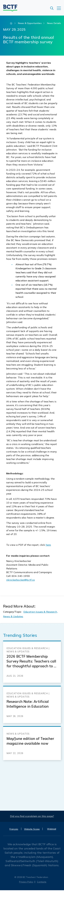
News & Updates (13, 616)
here (48, 544)
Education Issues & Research (40, 611)
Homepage (11, 23)
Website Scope (32, 829)
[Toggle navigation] (60, 10)
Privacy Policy (26, 881)
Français (13, 829)
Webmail (51, 828)
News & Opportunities (30, 23)
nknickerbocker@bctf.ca (20, 579)
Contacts (41, 881)
